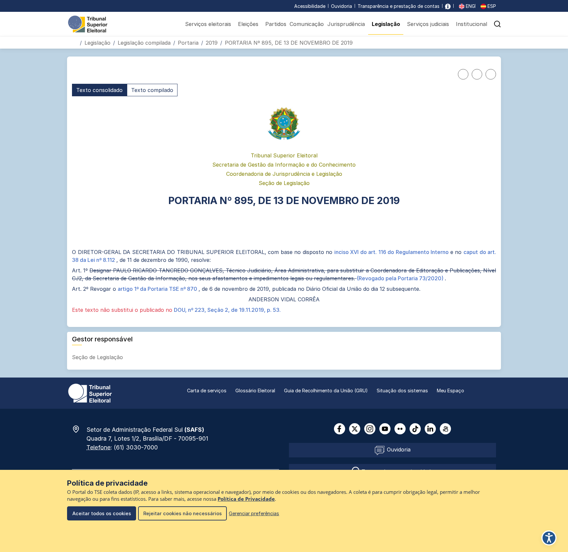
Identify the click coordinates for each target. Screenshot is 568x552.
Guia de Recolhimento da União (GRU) (326, 390)
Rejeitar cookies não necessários (182, 513)
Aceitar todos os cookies (101, 513)
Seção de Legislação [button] (98, 357)
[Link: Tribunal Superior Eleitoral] (90, 392)
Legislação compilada (144, 42)
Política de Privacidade (246, 499)
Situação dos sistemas (402, 390)
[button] (497, 24)
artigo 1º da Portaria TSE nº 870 (158, 289)
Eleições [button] (248, 24)
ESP (491, 6)
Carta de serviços (206, 390)
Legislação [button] (386, 24)
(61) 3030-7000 (136, 447)
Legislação (97, 42)
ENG (469, 6)
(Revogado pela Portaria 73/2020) (401, 278)
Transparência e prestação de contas (398, 6)
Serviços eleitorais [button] (208, 24)
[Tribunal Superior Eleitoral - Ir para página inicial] (87, 23)
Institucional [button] (471, 24)
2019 (212, 42)
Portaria (188, 42)
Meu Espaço (450, 390)
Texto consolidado (99, 90)
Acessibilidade (309, 6)
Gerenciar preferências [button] (254, 513)
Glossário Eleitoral (255, 390)
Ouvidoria (341, 6)
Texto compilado (152, 90)
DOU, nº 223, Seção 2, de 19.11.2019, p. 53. (227, 310)
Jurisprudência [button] (346, 24)
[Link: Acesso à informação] (447, 6)
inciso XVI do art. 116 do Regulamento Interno (392, 252)
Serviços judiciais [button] (428, 24)
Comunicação (307, 24)
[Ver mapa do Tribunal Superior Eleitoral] (79, 429)
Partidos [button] (275, 24)
